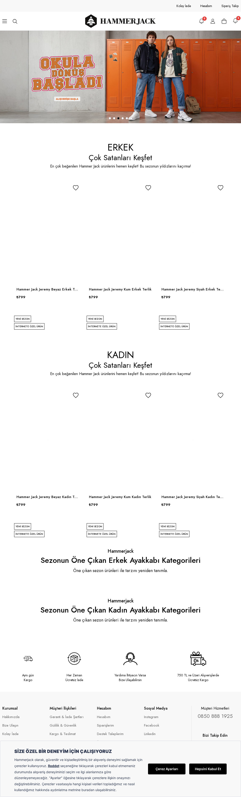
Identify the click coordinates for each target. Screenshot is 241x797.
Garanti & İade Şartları (67, 717)
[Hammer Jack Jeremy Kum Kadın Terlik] (120, 440)
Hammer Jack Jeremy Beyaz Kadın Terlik (48, 496)
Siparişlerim (105, 725)
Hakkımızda (11, 717)
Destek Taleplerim (110, 734)
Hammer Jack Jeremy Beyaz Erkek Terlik (48, 289)
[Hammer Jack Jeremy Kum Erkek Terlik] (120, 232)
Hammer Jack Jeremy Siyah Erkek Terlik (193, 289)
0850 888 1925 (215, 716)
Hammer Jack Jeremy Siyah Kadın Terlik (193, 496)
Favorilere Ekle (76, 188)
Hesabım (206, 6)
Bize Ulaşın (10, 725)
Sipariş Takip (230, 6)
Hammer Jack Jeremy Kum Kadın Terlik (120, 496)
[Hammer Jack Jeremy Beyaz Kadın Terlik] (48, 440)
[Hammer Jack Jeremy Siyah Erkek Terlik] (193, 232)
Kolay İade (184, 6)
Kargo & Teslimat (63, 734)
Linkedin (150, 734)
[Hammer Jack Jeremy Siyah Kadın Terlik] (193, 440)
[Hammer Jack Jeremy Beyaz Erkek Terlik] (48, 232)
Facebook (151, 725)
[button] (110, 118)
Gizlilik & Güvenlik (63, 725)
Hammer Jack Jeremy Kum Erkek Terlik (120, 289)
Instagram (151, 717)
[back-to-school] (120, 77)
